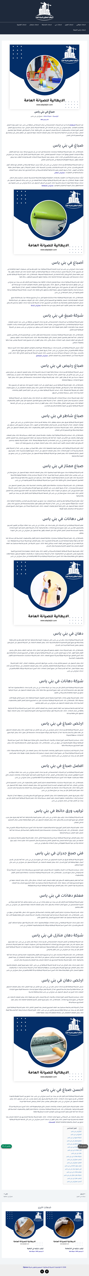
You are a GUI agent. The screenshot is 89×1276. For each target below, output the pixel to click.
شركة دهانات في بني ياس (74, 1156)
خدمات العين (69, 25)
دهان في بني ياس (76, 1153)
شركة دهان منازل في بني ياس (73, 1175)
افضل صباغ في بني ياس (74, 1163)
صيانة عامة (72, 1251)
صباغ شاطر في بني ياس (74, 1144)
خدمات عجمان (34, 25)
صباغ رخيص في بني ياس (74, 1141)
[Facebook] (47, 1271)
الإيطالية (73, 125)
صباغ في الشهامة (47, 186)
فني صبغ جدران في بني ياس (73, 1169)
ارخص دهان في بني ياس (74, 1178)
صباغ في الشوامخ (42, 356)
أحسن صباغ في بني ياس (74, 1181)
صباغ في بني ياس (76, 1131)
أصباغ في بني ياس (76, 1134)
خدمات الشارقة (47, 25)
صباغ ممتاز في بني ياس (74, 1147)
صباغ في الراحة (36, 305)
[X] (42, 1271)
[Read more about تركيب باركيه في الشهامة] (64, 1229)
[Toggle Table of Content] (80, 1128)
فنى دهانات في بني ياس (74, 1150)
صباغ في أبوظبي (59, 173)
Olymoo (25, 1267)
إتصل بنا (83, 1146)
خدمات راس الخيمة (79, 30)
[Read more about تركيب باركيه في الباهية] (24, 1229)
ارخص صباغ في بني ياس (74, 1159)
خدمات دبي (58, 25)
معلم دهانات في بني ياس (74, 1172)
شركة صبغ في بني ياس (74, 1138)
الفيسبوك (52, 1122)
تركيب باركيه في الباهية (35, 1249)
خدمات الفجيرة (21, 25)
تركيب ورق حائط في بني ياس (73, 1166)
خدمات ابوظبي (81, 25)
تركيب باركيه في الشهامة (74, 1249)
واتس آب (7, 1146)
